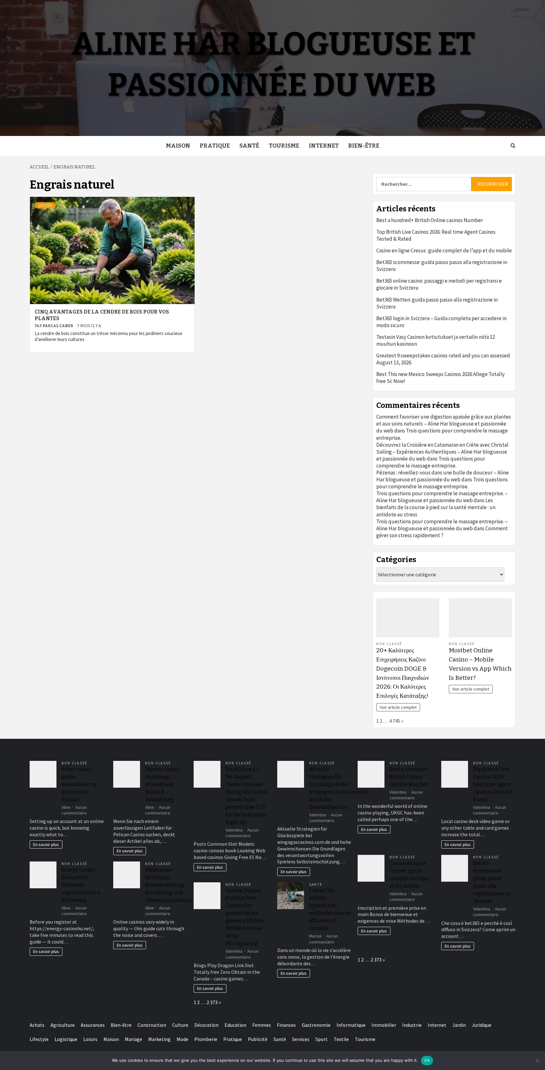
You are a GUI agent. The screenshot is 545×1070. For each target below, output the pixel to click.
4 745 (394, 721)
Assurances (93, 1025)
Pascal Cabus (58, 326)
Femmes (261, 1025)
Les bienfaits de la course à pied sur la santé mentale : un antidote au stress (435, 507)
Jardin (45, 205)
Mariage (133, 1039)
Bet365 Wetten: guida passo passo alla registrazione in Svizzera (437, 303)
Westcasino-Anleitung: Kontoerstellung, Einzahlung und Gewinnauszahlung (168, 885)
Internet (324, 145)
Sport (321, 1039)
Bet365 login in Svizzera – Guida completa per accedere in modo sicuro (441, 322)
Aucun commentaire (74, 810)
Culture (180, 1025)
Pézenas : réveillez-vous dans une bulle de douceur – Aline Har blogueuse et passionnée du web (442, 476)
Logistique (66, 1039)
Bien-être (363, 145)
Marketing (159, 1039)
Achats (37, 1025)
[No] (537, 1060)
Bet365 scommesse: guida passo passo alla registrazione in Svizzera (441, 266)
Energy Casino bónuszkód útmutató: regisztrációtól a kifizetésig (81, 885)
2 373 (212, 1002)
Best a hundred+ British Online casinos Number (429, 220)
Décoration (206, 1025)
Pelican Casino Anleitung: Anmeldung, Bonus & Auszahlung (162, 784)
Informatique (351, 1025)
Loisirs (90, 1039)
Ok (427, 1060)
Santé (249, 145)
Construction (152, 1025)
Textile (341, 1039)
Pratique (215, 145)
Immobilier (384, 1025)
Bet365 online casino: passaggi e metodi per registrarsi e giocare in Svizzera (439, 284)
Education (235, 1025)
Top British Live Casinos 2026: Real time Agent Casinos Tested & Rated (435, 235)
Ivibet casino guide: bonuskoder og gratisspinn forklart (79, 784)
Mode (182, 1039)
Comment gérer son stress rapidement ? (442, 532)
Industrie (412, 1025)
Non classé (389, 644)
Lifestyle (39, 1039)
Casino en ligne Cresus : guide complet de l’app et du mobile (444, 250)
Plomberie (205, 1039)
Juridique (481, 1025)
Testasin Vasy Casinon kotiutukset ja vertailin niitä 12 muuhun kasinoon (435, 340)
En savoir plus (46, 844)
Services (300, 1039)
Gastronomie (316, 1025)
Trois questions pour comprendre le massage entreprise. (430, 462)
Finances (286, 1025)
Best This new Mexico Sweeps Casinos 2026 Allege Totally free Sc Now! (440, 378)
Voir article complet (398, 707)
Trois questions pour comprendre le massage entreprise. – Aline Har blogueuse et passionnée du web (442, 497)
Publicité (257, 1039)
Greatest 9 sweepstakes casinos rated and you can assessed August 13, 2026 (443, 359)
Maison (178, 145)
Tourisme (284, 145)
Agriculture (62, 1025)
